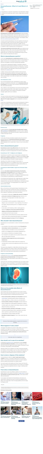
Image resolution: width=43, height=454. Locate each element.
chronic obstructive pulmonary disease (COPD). (10, 38)
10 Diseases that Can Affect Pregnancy (26, 417)
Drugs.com (10, 255)
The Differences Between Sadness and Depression (15, 403)
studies (2, 100)
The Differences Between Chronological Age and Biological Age (37, 417)
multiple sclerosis (22, 373)
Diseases (2, 401)
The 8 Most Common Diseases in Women (5, 403)
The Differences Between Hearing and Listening (15, 417)
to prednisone (5, 130)
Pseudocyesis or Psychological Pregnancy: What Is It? (26, 403)
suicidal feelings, (4, 298)
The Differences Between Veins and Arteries (36, 403)
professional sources (9, 342)
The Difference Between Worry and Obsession (6, 417)
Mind (12, 401)
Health (33, 401)
